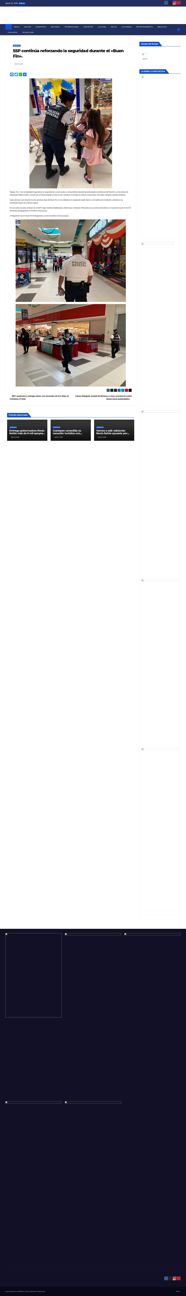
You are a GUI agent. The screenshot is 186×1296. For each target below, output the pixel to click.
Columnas (127, 27)
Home (178, 1291)
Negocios (162, 27)
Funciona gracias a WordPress (15, 1291)
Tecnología (28, 32)
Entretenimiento (144, 27)
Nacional (55, 27)
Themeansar (41, 1291)
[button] (175, 30)
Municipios (41, 27)
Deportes (88, 27)
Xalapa (27, 27)
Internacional (72, 27)
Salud (114, 27)
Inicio (16, 27)
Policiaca (12, 32)
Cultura (102, 27)
